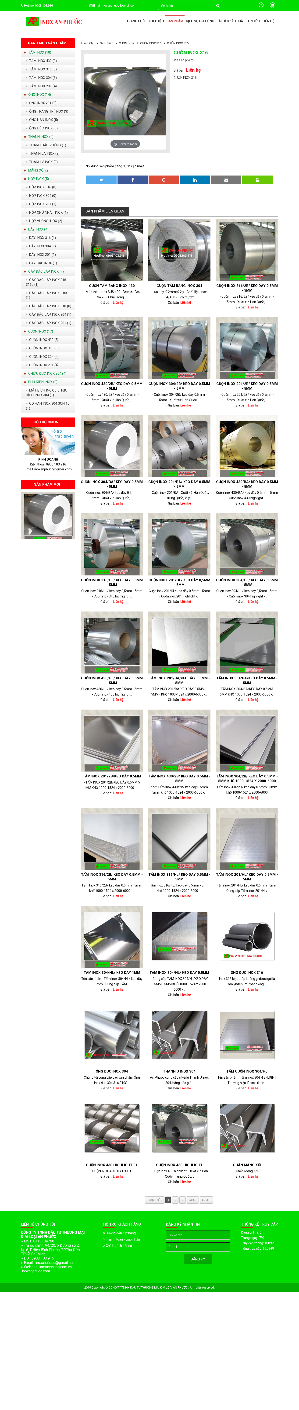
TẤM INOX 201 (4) (42, 86)
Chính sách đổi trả (118, 1246)
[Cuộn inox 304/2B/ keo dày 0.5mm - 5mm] (179, 348)
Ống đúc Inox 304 (112, 1071)
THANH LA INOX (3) (44, 153)
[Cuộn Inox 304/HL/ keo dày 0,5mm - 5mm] (247, 544)
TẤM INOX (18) (39, 52)
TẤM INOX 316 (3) (42, 69)
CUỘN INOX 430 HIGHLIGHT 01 (112, 1165)
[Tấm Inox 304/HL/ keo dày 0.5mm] (179, 937)
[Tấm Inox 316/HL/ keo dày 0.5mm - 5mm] (179, 839)
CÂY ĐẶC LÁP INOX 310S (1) (47, 295)
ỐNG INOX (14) (39, 94)
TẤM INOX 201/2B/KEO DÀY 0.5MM (112, 776)
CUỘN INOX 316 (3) (43, 348)
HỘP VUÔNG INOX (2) (45, 221)
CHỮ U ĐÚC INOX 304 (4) (46, 373)
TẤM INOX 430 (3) (42, 61)
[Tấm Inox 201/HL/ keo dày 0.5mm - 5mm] (247, 839)
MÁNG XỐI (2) (38, 170)
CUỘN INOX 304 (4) (43, 357)
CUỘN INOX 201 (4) (43, 365)
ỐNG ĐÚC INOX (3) (43, 128)
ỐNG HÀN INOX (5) (43, 120)
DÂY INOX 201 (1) (42, 255)
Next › (192, 1199)
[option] (48, 515)
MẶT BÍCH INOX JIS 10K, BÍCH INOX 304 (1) (46, 392)
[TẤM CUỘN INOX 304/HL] (247, 1036)
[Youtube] (272, 7)
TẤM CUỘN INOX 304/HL (246, 1071)
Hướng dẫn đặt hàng (120, 1233)
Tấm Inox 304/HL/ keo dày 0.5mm (179, 973)
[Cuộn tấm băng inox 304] (179, 250)
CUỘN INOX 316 (178, 43)
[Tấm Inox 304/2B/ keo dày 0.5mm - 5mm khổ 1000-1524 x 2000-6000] (247, 741)
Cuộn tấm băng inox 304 (179, 286)
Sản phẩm (175, 21)
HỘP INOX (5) (38, 179)
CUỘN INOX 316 (150, 43)
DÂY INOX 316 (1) (42, 238)
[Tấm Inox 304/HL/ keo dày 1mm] (112, 937)
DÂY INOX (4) (37, 229)
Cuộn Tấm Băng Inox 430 (112, 286)
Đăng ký (198, 1259)
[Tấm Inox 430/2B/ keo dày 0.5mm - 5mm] (179, 741)
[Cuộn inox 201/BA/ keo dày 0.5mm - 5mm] (48, 537)
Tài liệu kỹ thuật (231, 21)
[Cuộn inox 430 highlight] (179, 1129)
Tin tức (254, 21)
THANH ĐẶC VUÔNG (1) (47, 145)
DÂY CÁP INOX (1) (42, 263)
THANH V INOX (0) (43, 162)
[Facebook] (261, 7)
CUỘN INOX (127, 43)
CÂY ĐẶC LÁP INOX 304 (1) (49, 314)
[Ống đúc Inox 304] (112, 1036)
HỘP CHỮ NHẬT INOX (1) (48, 212)
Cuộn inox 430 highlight (179, 1165)
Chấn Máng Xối (247, 1165)
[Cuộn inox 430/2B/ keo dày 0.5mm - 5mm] (112, 348)
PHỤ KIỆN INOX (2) (42, 382)
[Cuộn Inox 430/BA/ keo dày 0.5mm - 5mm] (247, 446)
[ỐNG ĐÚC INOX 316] (247, 937)
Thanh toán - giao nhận (122, 1239)
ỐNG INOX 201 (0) (42, 103)
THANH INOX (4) (40, 137)
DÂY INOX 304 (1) (42, 246)
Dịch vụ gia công (200, 21)
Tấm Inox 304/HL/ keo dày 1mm (112, 973)
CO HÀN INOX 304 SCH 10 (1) (47, 405)
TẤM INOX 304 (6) (42, 78)
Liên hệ (268, 21)
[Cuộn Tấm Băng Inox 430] (112, 250)
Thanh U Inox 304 (179, 1071)
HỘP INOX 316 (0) (42, 187)
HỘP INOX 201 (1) (42, 204)
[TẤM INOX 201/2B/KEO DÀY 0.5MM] (112, 741)
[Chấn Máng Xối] (247, 1129)
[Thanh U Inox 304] (179, 1036)
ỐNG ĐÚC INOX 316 (247, 973)
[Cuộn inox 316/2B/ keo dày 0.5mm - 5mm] (247, 250)
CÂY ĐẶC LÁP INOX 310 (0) (49, 306)
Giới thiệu (155, 21)
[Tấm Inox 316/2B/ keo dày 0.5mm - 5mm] (112, 839)
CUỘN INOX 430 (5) (43, 340)
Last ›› (206, 1199)
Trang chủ (136, 21)
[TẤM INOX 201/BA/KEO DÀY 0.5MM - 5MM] (179, 643)
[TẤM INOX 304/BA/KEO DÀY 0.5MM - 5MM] (247, 643)
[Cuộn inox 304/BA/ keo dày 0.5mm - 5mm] (112, 446)
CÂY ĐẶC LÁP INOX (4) (45, 271)
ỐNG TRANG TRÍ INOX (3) (48, 111)
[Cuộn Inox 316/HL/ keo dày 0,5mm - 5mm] (112, 544)
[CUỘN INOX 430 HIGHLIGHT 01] (112, 1129)
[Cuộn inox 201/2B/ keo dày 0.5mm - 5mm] (247, 348)
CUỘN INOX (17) (40, 331)
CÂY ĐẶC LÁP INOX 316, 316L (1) (46, 282)
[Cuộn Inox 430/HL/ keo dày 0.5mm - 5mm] (112, 643)
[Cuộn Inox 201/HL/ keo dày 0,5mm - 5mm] (179, 544)
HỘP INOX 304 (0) (42, 196)
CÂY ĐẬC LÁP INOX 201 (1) (49, 323)
